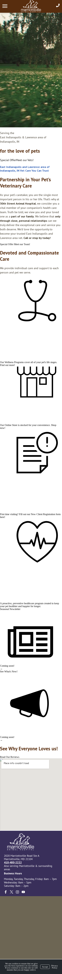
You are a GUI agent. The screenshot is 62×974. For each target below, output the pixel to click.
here (2, 517)
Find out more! (7, 365)
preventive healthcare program (28, 603)
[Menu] (5, 6)
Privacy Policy (54, 966)
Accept (45, 967)
